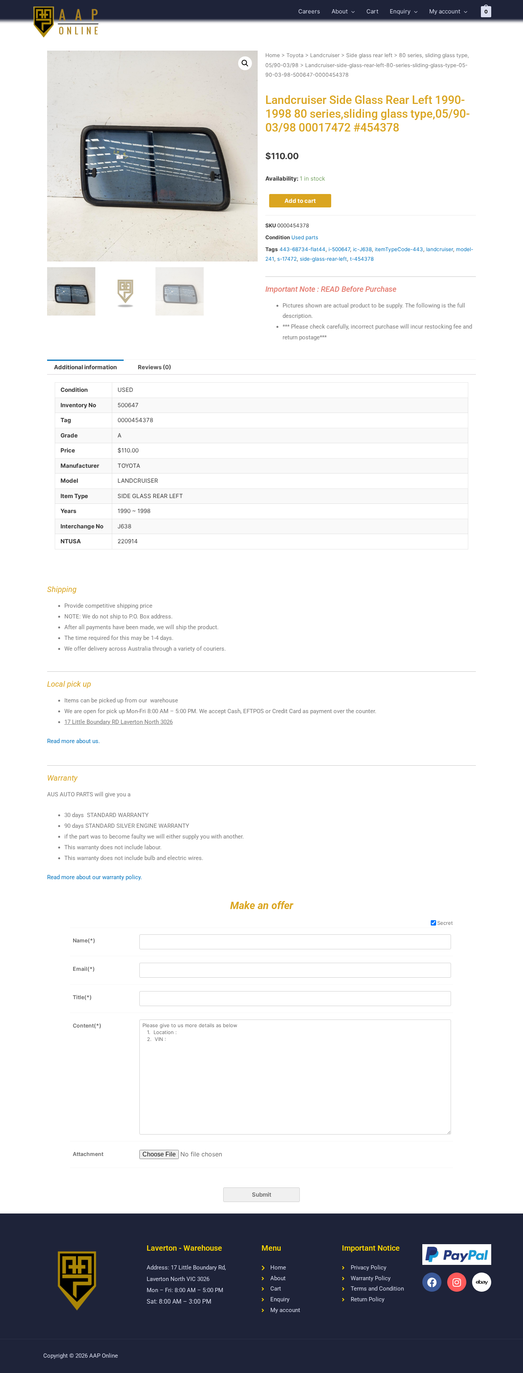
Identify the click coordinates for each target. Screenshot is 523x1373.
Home (272, 55)
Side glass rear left (369, 55)
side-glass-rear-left (323, 259)
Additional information (85, 367)
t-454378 (362, 259)
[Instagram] (456, 1282)
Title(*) (82, 997)
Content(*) (87, 1025)
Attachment (88, 1154)
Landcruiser (325, 55)
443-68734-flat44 (302, 249)
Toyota (295, 55)
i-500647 (339, 249)
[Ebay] (481, 1282)
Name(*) (84, 940)
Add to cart (300, 200)
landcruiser (439, 249)
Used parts (304, 237)
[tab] (85, 367)
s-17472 (287, 259)
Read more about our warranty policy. (94, 877)
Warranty (62, 778)
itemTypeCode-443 (399, 249)
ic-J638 (362, 249)
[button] (245, 63)
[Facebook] (431, 1282)
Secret (445, 923)
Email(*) (84, 968)
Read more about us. (73, 741)
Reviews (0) (154, 367)
